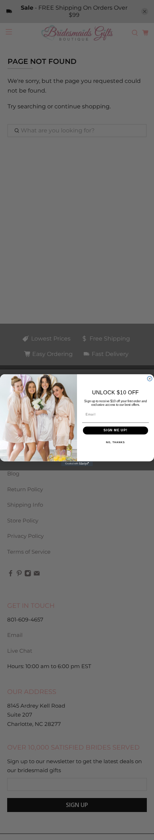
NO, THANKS (115, 442)
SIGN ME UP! (115, 430)
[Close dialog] (149, 378)
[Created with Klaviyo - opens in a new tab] (77, 463)
